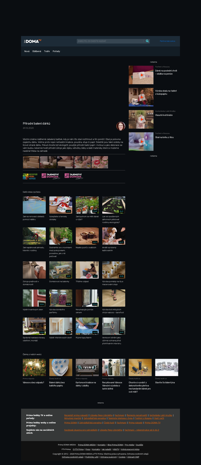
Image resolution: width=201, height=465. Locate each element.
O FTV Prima (78, 449)
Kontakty (102, 444)
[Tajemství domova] (51, 176)
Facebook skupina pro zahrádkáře (81, 430)
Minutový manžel (72, 418)
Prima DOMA (70, 422)
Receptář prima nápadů (76, 415)
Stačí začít (159, 418)
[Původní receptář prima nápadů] (30, 176)
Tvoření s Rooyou (143, 418)
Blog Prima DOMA (115, 444)
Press (87, 449)
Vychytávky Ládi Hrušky (160, 415)
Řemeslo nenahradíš (137, 415)
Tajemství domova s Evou (120, 418)
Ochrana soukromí (108, 457)
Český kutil (109, 422)
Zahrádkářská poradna (95, 418)
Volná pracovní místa (130, 449)
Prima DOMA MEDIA (87, 444)
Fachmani (119, 415)
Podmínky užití (91, 457)
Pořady (56, 51)
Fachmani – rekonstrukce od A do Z (142, 430)
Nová (26, 51)
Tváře (47, 51)
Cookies (122, 457)
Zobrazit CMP (133, 457)
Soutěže (139, 444)
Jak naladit (106, 449)
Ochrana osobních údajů (72, 457)
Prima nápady (135, 422)
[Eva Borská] (120, 126)
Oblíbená (36, 51)
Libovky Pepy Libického (101, 415)
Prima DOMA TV (152, 422)
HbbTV (116, 449)
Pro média (129, 444)
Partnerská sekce (167, 41)
